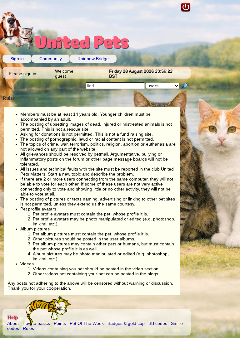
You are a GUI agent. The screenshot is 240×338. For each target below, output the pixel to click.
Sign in (17, 58)
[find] (184, 86)
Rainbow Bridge (93, 58)
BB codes (157, 323)
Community (50, 58)
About (13, 323)
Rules (28, 328)
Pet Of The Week (87, 323)
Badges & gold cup (126, 323)
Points (60, 323)
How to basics (36, 323)
